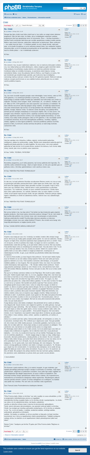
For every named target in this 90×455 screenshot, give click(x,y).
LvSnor (67, 28)
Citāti (5, 22)
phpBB (39, 443)
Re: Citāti (8, 29)
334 (69, 32)
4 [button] (83, 25)
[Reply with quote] (59, 29)
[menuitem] (15, 14)
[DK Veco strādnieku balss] (13, 7)
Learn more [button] (8, 451)
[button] (74, 25)
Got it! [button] (77, 450)
